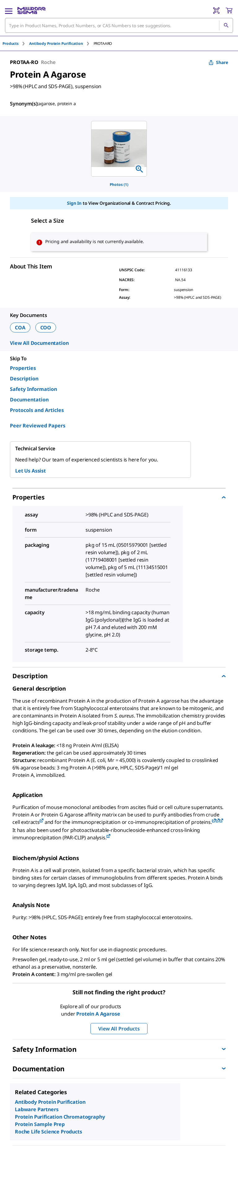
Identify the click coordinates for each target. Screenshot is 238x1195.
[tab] (15, 43)
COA (20, 327)
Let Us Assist (30, 471)
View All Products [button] (118, 1028)
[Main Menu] (8, 10)
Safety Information (33, 389)
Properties (23, 368)
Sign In (74, 203)
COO (45, 327)
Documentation (29, 399)
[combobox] (119, 25)
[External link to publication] (41, 821)
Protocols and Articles (37, 410)
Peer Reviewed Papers (37, 425)
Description (24, 378)
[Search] (226, 25)
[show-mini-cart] (229, 10)
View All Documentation (39, 343)
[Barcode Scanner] (216, 10)
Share (222, 62)
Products (10, 43)
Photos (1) (119, 184)
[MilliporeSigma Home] (31, 10)
